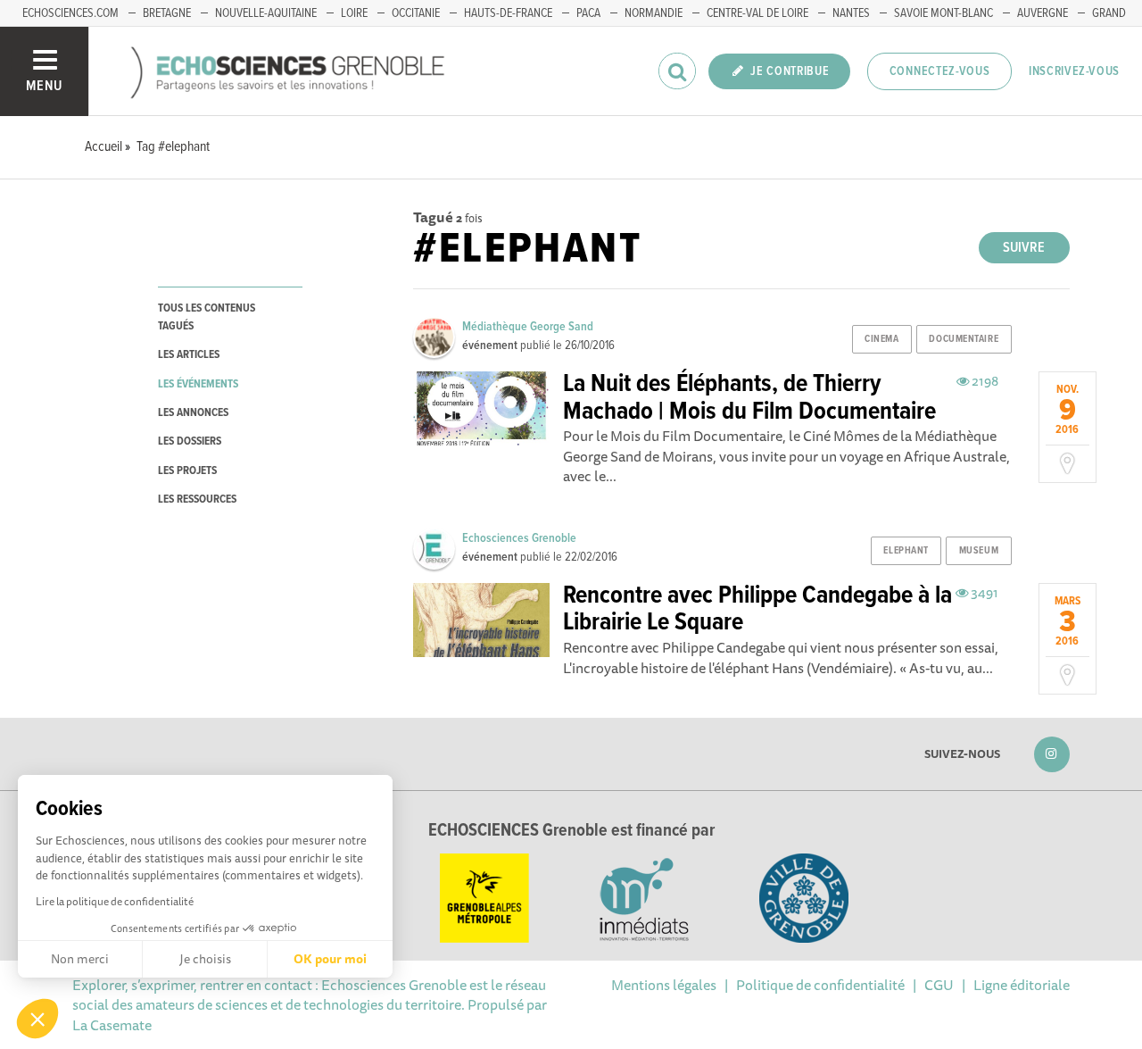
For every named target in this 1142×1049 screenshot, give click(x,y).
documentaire (963, 339)
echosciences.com (70, 13)
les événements (198, 384)
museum (978, 551)
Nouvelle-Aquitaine (266, 13)
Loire (354, 13)
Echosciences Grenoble (519, 538)
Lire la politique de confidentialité (115, 901)
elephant (905, 551)
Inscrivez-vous (1074, 71)
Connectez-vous (940, 71)
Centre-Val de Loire (757, 13)
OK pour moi (330, 959)
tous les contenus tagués (206, 317)
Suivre (1024, 247)
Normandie (654, 13)
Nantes (851, 13)
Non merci (80, 959)
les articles (188, 354)
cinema (881, 339)
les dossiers (189, 441)
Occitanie (416, 13)
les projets (187, 471)
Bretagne (167, 13)
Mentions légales (663, 984)
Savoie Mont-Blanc (943, 13)
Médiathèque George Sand (527, 327)
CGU (939, 984)
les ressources (197, 499)
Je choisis (205, 959)
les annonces (193, 412)
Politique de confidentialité (820, 984)
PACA (588, 13)
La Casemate (112, 1025)
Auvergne (1042, 13)
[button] (37, 1018)
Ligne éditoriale (1021, 984)
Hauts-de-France (508, 13)
